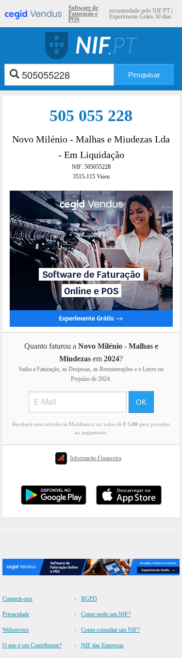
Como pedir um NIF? (106, 614)
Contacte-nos (17, 598)
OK (141, 402)
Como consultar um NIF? (110, 629)
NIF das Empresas (102, 645)
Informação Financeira (95, 458)
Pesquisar (144, 75)
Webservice (15, 629)
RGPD (89, 598)
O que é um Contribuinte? (32, 645)
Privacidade (15, 614)
